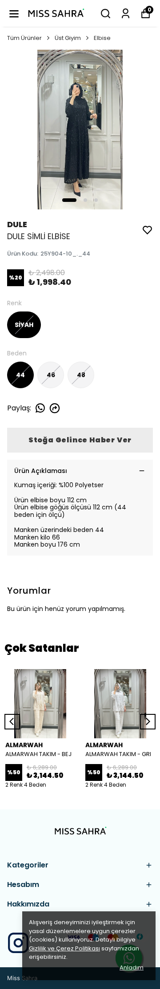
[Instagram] (18, 943)
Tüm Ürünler (24, 38)
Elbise (102, 38)
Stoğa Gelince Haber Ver (80, 440)
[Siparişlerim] (125, 13)
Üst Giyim (68, 38)
